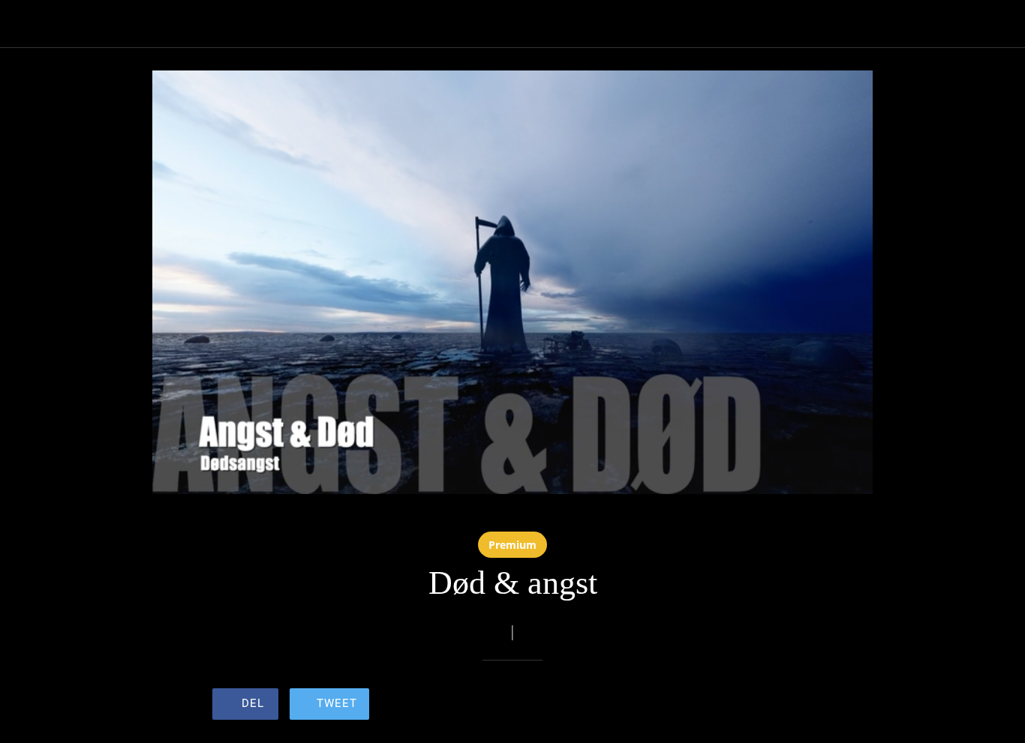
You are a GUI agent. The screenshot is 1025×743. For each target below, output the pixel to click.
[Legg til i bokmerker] (759, 706)
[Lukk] (24, 24)
